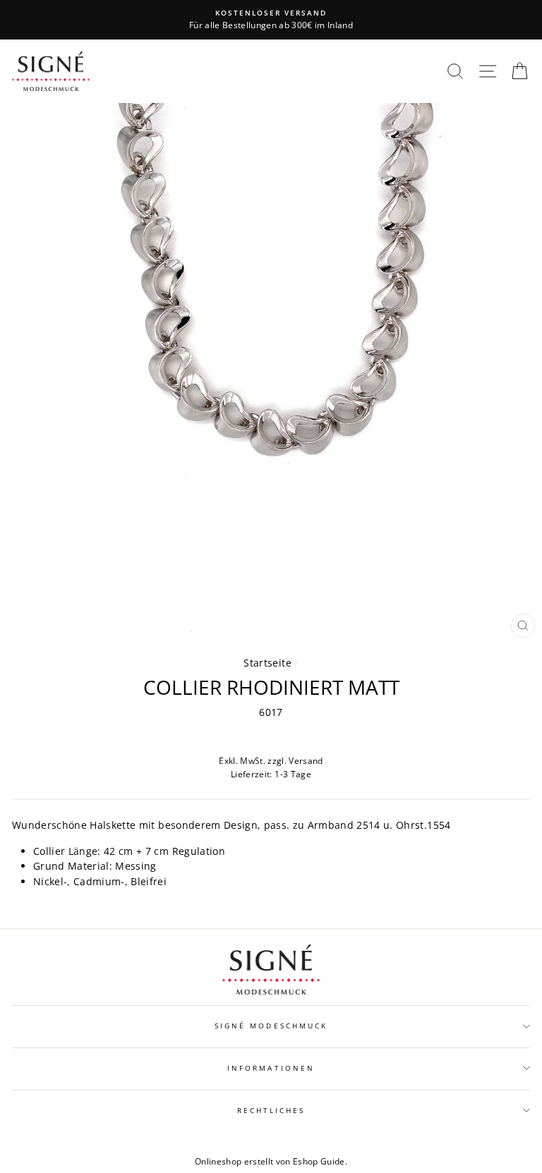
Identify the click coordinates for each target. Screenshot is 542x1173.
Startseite (267, 662)
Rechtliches (271, 1110)
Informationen (271, 1068)
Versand (306, 761)
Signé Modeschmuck (271, 1026)
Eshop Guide (319, 1161)
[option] (271, 19)
